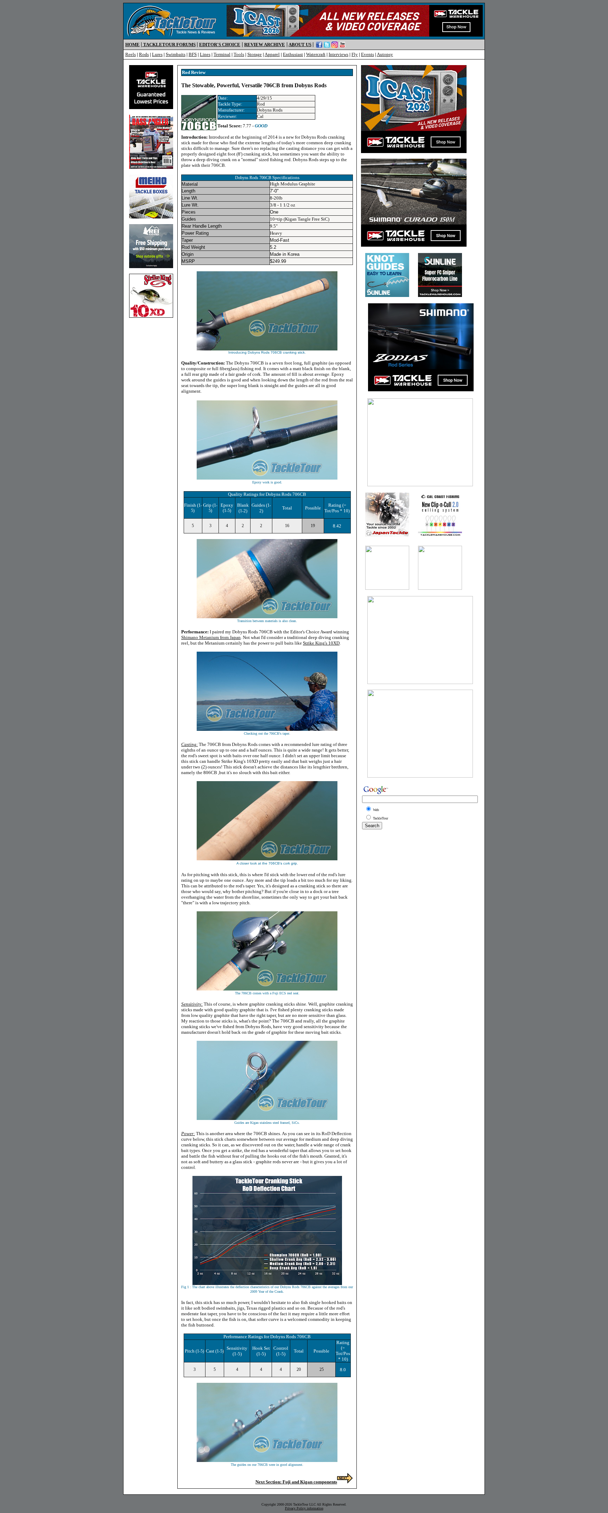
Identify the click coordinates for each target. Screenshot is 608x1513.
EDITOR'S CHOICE (219, 44)
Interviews (338, 54)
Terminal (222, 54)
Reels (130, 54)
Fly (355, 54)
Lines (205, 54)
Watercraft (315, 54)
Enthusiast (293, 54)
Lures (157, 54)
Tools (239, 54)
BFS (193, 54)
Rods (144, 54)
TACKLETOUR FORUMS (169, 44)
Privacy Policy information (304, 1508)
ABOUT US (300, 44)
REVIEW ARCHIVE (264, 44)
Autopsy (385, 54)
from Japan (211, 637)
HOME (132, 44)
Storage (254, 54)
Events (367, 54)
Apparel (272, 54)
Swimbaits (175, 54)
